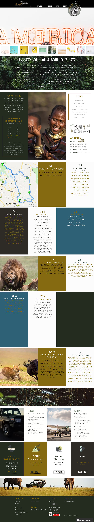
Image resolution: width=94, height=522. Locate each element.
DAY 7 (80, 260)
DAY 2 (80, 165)
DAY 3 (14, 211)
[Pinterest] (77, 1)
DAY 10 (52, 352)
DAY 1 (51, 166)
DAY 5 (76, 212)
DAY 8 (14, 296)
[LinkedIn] (57, 504)
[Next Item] (91, 26)
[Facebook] (74, 1)
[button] (11, 471)
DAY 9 (42, 296)
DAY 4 (42, 211)
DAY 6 (52, 259)
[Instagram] (79, 1)
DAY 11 (80, 352)
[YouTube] (75, 1)
